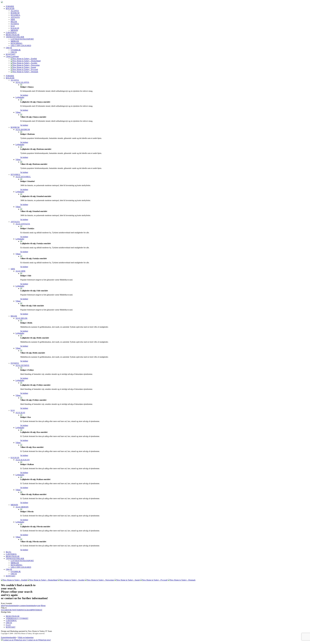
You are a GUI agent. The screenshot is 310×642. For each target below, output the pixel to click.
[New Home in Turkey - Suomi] (23, 67)
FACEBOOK (6, 610)
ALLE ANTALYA (23, 224)
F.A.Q (8, 625)
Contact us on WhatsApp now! (39, 640)
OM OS (9, 48)
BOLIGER (10, 9)
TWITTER (16, 610)
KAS (13, 26)
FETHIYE (15, 24)
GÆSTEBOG (11, 32)
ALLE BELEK (21, 318)
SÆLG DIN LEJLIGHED (21, 46)
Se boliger (24, 95)
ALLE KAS (20, 413)
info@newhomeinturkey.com (12, 605)
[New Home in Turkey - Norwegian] (25, 65)
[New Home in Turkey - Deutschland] (26, 61)
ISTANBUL (15, 15)
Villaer (18, 112)
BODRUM (15, 13)
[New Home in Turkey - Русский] (24, 69)
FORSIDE (10, 6)
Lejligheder (20, 97)
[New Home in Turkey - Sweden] (24, 63)
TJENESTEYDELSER (15, 37)
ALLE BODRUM (23, 129)
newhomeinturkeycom (31, 605)
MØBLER (15, 41)
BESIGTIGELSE (12, 35)
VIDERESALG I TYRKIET (17, 618)
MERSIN (14, 30)
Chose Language (12, 56)
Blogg (43, 605)
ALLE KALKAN (23, 460)
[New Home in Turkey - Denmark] (24, 72)
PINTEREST (37, 610)
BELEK (14, 22)
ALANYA (15, 11)
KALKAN (15, 28)
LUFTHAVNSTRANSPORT (22, 39)
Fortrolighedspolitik (8, 637)
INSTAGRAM (26, 610)
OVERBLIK (16, 50)
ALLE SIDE (20, 271)
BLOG (8, 552)
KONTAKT (10, 54)
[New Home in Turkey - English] (24, 59)
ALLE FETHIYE (22, 365)
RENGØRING (16, 43)
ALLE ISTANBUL (23, 177)
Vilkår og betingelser (26, 637)
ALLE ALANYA (22, 82)
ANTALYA (15, 17)
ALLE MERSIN (22, 507)
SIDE (13, 19)
